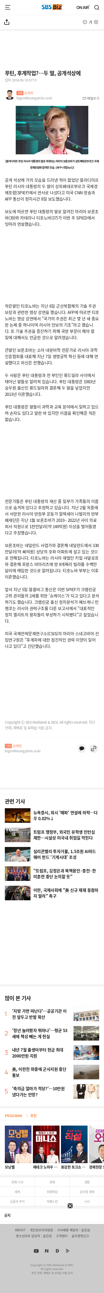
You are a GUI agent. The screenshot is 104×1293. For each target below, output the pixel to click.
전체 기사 (17, 1182)
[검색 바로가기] (97, 7)
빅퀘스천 (52, 1201)
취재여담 (52, 1191)
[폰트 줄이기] (85, 22)
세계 (17, 1191)
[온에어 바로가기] (83, 7)
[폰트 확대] (96, 22)
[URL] (93, 748)
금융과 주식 (17, 1201)
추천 (33, 1115)
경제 (52, 1182)
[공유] (7, 22)
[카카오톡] (81, 748)
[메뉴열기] (7, 7)
